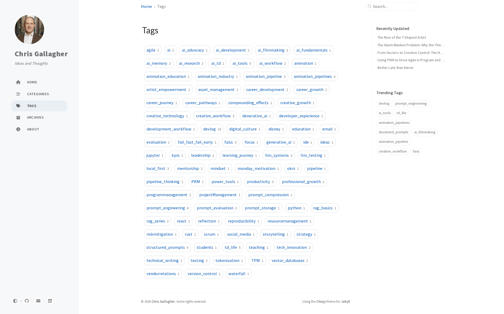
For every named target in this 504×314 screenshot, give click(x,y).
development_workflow (170, 128)
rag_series (157, 221)
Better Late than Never (395, 67)
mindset (220, 168)
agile (152, 50)
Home (146, 6)
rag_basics (324, 207)
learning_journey (239, 155)
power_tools (225, 181)
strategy (306, 234)
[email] (38, 301)
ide (307, 142)
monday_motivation (258, 168)
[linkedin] (50, 301)
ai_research (191, 63)
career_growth (311, 89)
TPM (257, 260)
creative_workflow (215, 115)
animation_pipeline (266, 76)
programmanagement (168, 194)
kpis (177, 155)
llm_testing (313, 155)
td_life (233, 247)
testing (199, 260)
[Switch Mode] (15, 301)
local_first (157, 168)
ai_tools (242, 63)
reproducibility (243, 221)
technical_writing (164, 260)
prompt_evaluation (217, 207)
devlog (212, 128)
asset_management (218, 89)
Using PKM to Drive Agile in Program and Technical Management (427, 60)
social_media (241, 234)
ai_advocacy (195, 50)
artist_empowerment (168, 89)
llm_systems (278, 155)
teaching (259, 247)
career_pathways (202, 102)
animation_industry (218, 76)
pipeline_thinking (164, 181)
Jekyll (345, 301)
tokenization (229, 260)
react (183, 221)
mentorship (190, 168)
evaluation (158, 142)
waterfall (238, 273)
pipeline (316, 168)
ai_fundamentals (313, 50)
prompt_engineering (167, 207)
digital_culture (244, 128)
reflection (209, 221)
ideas (326, 142)
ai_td (217, 63)
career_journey (161, 102)
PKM (197, 181)
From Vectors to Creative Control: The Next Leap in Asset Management (432, 52)
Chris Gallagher (41, 53)
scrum (211, 234)
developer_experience (301, 115)
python (296, 207)
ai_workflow (272, 63)
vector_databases (290, 260)
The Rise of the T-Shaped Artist (401, 37)
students (207, 247)
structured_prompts (167, 247)
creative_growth (297, 102)
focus (251, 142)
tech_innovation (294, 247)
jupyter (155, 155)
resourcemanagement (289, 221)
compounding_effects (250, 102)
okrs (293, 168)
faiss (230, 142)
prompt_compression (270, 194)
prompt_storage (262, 207)
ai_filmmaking (273, 50)
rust (190, 234)
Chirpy (321, 301)
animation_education (168, 76)
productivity (260, 181)
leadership (202, 155)
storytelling (275, 234)
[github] (26, 301)
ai (170, 50)
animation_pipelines (314, 76)
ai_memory (158, 63)
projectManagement (219, 194)
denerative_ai (256, 115)
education (303, 128)
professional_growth (303, 181)
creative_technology (167, 115)
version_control (204, 273)
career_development (267, 89)
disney (276, 128)
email (329, 128)
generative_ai (280, 142)
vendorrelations (163, 273)
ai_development (233, 50)
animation (305, 63)
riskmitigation (161, 234)
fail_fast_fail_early (197, 142)
